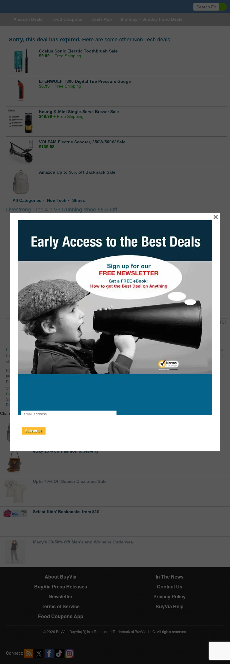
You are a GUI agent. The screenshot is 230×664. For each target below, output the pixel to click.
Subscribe (34, 431)
